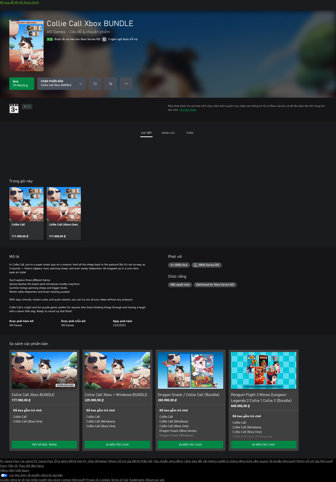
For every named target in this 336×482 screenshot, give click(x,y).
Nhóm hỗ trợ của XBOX (124, 461)
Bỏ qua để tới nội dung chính (19, 2)
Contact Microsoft (73, 480)
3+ (25, 106)
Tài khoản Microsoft (282, 461)
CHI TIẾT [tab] (146, 133)
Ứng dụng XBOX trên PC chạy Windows (81, 461)
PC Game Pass (9, 461)
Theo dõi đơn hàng (31, 466)
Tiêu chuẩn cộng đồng (168, 461)
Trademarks (137, 480)
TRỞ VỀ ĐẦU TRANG (44, 444)
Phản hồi (146, 461)
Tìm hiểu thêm (187, 110)
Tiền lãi (13, 466)
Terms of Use (119, 480)
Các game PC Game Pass (36, 461)
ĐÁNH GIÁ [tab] (168, 133)
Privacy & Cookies (98, 480)
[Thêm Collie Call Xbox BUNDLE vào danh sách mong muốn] (95, 83)
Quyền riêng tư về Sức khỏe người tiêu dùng (30, 480)
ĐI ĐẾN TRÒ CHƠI (117, 444)
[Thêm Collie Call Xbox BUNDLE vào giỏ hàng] (110, 83)
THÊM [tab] (189, 133)
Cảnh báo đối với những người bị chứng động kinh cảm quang (226, 461)
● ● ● (126, 84)
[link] (26, 213)
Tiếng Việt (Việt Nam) (14, 470)
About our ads (154, 480)
